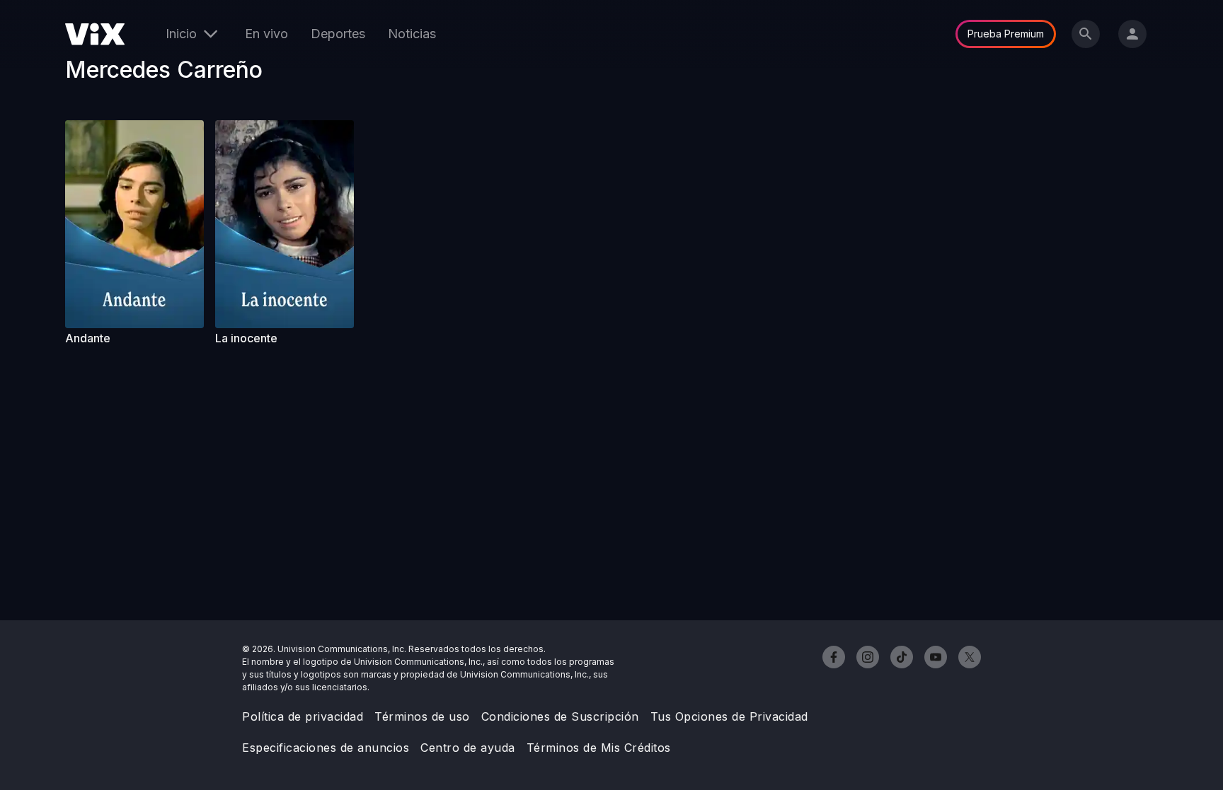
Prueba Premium (1006, 34)
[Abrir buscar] (1086, 34)
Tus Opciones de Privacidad (729, 716)
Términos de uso (422, 716)
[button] (134, 224)
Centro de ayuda (467, 747)
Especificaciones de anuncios (325, 747)
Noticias (412, 33)
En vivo (266, 33)
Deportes (338, 33)
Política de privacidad (302, 716)
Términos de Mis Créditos (599, 747)
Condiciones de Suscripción (560, 716)
